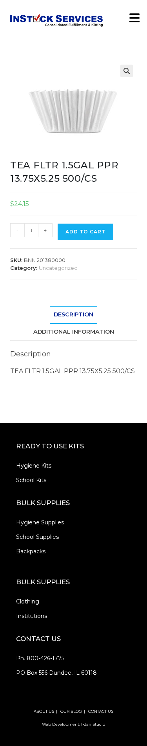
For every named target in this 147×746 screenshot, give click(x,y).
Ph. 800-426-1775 (40, 658)
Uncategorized (58, 268)
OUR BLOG (71, 711)
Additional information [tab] (73, 331)
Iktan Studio (93, 724)
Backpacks (30, 551)
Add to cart (85, 232)
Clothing (27, 601)
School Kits (31, 480)
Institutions (31, 616)
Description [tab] (73, 314)
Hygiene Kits (33, 465)
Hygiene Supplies (40, 522)
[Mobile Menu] (131, 20)
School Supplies (37, 536)
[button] (126, 71)
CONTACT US (100, 711)
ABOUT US (44, 711)
